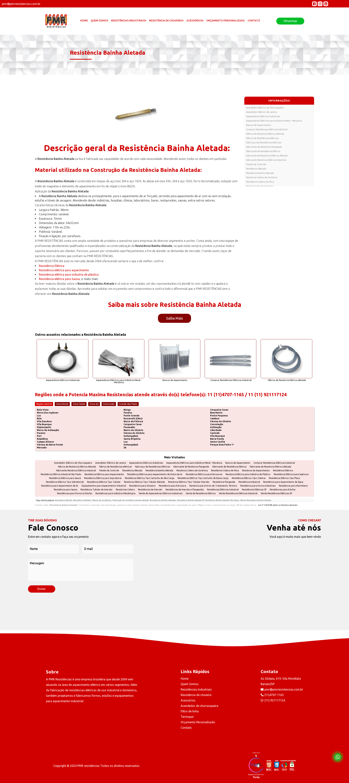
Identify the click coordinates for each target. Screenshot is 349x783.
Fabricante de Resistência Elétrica (263, 151)
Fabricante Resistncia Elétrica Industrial (266, 160)
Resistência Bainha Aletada (260, 173)
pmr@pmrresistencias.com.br (283, 689)
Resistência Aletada (256, 169)
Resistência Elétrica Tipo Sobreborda (65, 482)
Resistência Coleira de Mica (260, 182)
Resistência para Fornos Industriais (258, 486)
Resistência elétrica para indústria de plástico (69, 274)
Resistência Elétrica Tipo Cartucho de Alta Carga (149, 478)
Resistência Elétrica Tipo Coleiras (249, 478)
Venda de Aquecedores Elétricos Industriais (160, 493)
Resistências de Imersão (150, 490)
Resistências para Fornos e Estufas (74, 493)
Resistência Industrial (249, 482)
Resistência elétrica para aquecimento (64, 270)
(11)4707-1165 (274, 695)
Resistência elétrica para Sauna (59, 278)
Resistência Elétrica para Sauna (65, 478)
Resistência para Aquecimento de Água (283, 482)
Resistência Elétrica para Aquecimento (104, 474)
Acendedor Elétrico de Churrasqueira (265, 107)
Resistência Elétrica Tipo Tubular (104, 482)
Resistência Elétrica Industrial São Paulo (61, 474)
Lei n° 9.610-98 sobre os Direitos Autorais (277, 505)
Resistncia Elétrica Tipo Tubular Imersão (188, 482)
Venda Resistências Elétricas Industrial (238, 493)
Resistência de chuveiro (196, 695)
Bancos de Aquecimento (258, 125)
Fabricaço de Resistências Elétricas (263, 142)
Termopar (187, 716)
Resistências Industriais (196, 689)
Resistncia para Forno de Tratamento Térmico (213, 486)
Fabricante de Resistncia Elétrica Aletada (267, 155)
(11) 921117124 (274, 700)
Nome (34, 548)
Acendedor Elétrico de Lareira (261, 112)
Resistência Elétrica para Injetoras (291, 474)
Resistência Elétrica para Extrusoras (204, 474)
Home (84, 20)
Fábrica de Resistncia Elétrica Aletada (265, 134)
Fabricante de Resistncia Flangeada (264, 147)
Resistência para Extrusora (172, 486)
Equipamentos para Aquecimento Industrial (104, 486)
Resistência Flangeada (224, 482)
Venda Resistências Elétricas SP (276, 493)
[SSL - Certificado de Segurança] (292, 765)
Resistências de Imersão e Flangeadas (185, 490)
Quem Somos (99, 20)
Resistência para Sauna (65, 490)
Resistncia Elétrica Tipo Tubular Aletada (144, 482)
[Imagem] (137, 108)
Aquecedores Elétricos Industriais (263, 116)
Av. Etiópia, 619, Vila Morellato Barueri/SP (281, 681)
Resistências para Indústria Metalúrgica (115, 493)
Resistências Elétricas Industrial (223, 490)
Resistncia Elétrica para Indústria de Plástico (248, 474)
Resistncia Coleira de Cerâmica (261, 177)
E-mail (88, 548)
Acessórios (188, 700)
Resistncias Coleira (125, 490)
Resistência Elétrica (51, 265)
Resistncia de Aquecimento (260, 186)
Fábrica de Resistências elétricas (262, 138)
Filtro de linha (190, 711)
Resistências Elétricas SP (254, 490)
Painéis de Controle (256, 164)
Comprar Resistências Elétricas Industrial (266, 129)
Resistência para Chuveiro (142, 486)
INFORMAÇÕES (279, 100)
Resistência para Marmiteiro (293, 486)
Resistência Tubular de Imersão (97, 490)
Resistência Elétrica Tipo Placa (284, 478)
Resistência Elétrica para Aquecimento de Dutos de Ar (154, 474)
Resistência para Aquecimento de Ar (59, 486)
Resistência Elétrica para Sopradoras (103, 478)
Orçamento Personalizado (225, 20)
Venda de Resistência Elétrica (201, 493)
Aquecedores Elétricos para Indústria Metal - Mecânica (274, 121)
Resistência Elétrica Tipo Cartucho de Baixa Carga (203, 478)
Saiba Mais (174, 318)
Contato (254, 20)
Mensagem (37, 563)
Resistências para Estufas (282, 490)
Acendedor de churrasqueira (199, 705)
